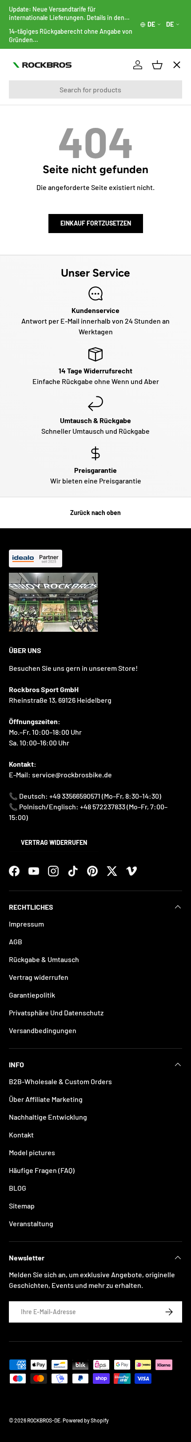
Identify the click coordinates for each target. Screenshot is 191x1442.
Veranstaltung (31, 1223)
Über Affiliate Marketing (46, 1099)
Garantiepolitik (32, 994)
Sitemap (22, 1205)
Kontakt (21, 1134)
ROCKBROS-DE (43, 1420)
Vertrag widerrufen (54, 842)
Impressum (26, 923)
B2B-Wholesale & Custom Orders (60, 1081)
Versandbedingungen (42, 1030)
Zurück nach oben (95, 512)
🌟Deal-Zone (37, 222)
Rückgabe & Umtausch (44, 959)
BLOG (17, 1188)
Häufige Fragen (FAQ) (42, 1170)
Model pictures (32, 1152)
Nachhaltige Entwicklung (48, 1117)
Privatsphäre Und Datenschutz (56, 1012)
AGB (15, 941)
